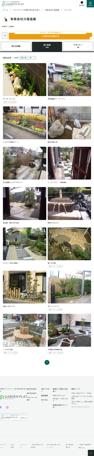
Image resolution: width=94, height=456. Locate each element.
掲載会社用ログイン (60, 405)
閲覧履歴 (44, 395)
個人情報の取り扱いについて (54, 445)
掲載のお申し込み (59, 395)
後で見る (44, 400)
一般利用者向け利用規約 (37, 445)
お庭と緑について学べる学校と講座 (82, 397)
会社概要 (12, 445)
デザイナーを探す (32, 398)
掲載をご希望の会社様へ (60, 390)
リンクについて (23, 445)
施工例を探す (32, 389)
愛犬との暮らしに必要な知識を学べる (82, 402)
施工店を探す (32, 393)
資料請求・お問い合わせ (60, 400)
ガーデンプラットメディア (80, 407)
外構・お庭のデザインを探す (81, 393)
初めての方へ (45, 390)
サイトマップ (3, 445)
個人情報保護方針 (69, 445)
